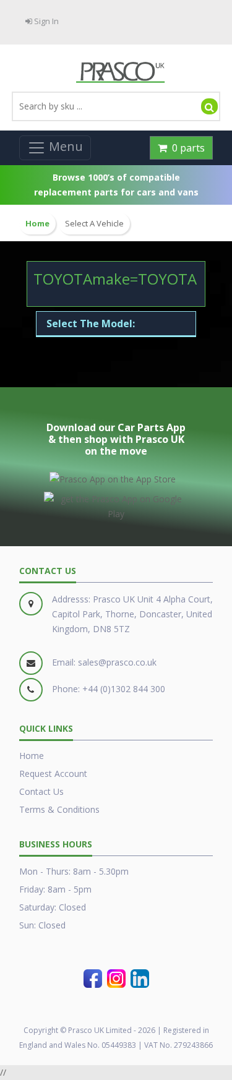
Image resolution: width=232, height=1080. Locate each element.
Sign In (45, 21)
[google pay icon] (116, 504)
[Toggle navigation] (55, 147)
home (37, 223)
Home (31, 755)
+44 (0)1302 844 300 (123, 689)
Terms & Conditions (59, 809)
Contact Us (41, 791)
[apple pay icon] (112, 477)
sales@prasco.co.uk (117, 662)
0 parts (186, 148)
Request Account (53, 773)
